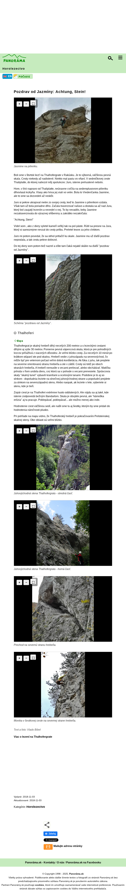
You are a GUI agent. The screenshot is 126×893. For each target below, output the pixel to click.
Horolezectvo (13, 68)
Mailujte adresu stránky (67, 846)
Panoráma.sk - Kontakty (40, 862)
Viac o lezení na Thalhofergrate (33, 736)
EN (10, 76)
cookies (39, 885)
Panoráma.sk (76, 873)
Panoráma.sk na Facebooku (83, 862)
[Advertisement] (64, 27)
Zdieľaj (52, 833)
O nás (60, 862)
